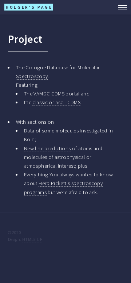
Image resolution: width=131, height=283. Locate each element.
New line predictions (47, 148)
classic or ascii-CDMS (56, 102)
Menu (120, 7)
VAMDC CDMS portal (56, 93)
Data (29, 130)
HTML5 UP (32, 239)
